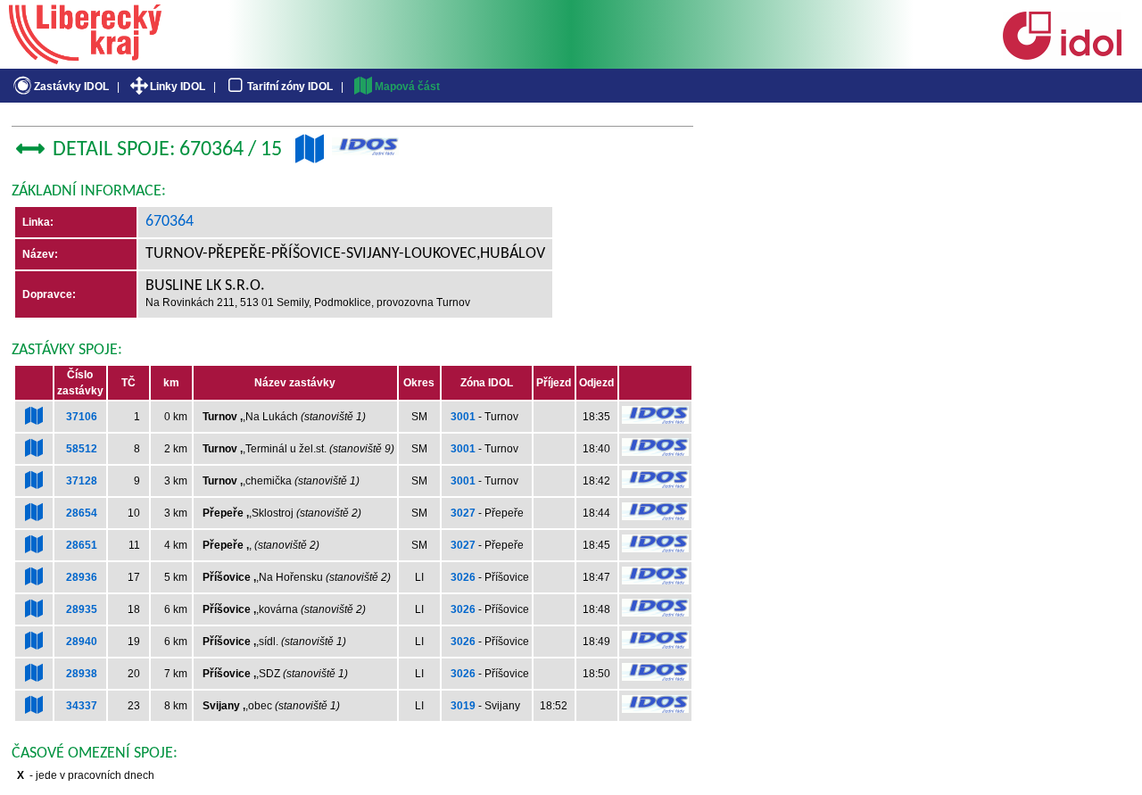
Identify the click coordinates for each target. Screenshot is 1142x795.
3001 (463, 416)
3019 (463, 706)
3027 (463, 513)
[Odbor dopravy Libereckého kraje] (85, 58)
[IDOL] (1061, 56)
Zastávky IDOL (71, 86)
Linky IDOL (177, 86)
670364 (169, 221)
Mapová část (407, 86)
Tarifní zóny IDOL (290, 86)
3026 (463, 577)
